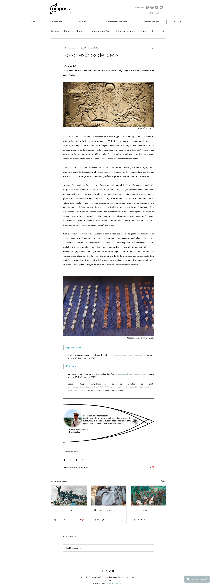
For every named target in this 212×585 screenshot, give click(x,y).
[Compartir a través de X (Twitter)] (70, 460)
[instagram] (106, 571)
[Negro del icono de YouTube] (113, 571)
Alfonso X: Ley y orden (105, 510)
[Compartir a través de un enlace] (82, 460)
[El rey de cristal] (148, 495)
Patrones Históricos (74, 31)
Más (153, 31)
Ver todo (163, 481)
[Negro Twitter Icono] (109, 571)
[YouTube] (161, 7)
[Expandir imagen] (108, 423)
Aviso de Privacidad (114, 583)
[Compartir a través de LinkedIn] (76, 460)
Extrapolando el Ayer (99, 31)
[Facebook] (147, 7)
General (55, 31)
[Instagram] (152, 7)
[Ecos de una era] (69, 495)
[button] (163, 31)
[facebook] (102, 571)
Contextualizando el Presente (130, 31)
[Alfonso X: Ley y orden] (108, 495)
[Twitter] (156, 7)
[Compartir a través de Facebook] (64, 460)
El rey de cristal (141, 510)
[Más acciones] (152, 47)
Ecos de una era (63, 510)
